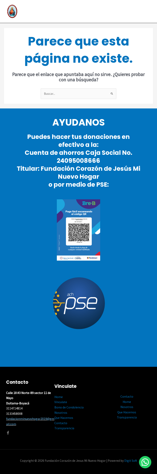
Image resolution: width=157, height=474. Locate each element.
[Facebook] (8, 433)
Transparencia (64, 428)
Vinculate (60, 402)
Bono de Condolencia (69, 407)
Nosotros (60, 413)
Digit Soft (130, 461)
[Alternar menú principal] (148, 11)
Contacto (60, 423)
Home (58, 397)
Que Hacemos (63, 418)
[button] (145, 462)
